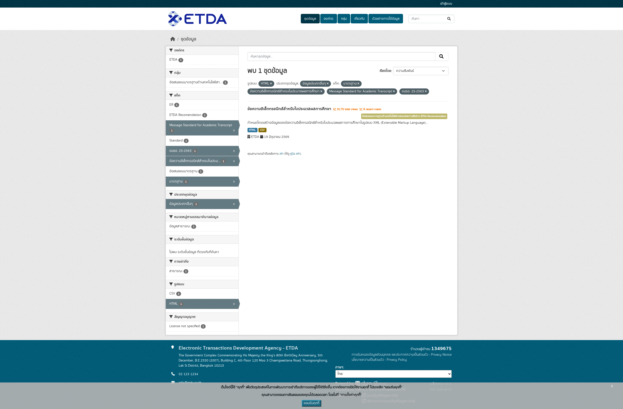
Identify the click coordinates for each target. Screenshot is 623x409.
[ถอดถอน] (271, 84)
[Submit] (449, 19)
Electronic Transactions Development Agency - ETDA (238, 348)
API (281, 154)
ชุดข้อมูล (310, 18)
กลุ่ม (344, 18)
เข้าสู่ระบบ (446, 3)
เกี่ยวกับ (359, 18)
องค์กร (328, 18)
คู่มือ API (295, 154)
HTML (252, 130)
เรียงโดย (385, 70)
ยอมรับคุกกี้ (311, 403)
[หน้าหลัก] (172, 39)
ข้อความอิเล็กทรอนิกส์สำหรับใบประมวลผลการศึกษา (289, 109)
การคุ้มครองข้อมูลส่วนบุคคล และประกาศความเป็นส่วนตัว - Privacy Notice (402, 354)
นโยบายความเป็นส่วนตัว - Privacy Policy (379, 359)
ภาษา (339, 367)
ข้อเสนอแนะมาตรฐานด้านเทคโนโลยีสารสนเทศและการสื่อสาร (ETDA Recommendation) (404, 116)
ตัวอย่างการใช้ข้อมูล (386, 18)
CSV (262, 130)
